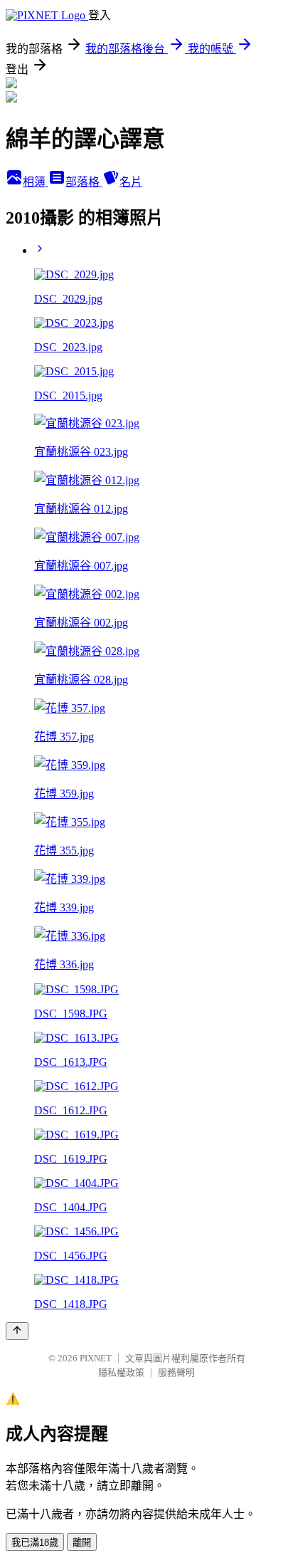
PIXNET (96, 1358)
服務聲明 (176, 1372)
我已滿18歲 (34, 1542)
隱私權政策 (121, 1372)
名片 (130, 182)
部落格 (83, 182)
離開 (82, 1542)
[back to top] (17, 1331)
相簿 (35, 182)
